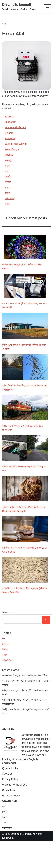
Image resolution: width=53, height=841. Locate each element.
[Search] (46, 620)
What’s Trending (11, 795)
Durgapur (10, 122)
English (33, 759)
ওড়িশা (7, 165)
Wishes (9, 154)
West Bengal (12, 149)
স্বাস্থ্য (7, 203)
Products (10, 138)
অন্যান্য (8, 160)
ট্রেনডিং (8, 176)
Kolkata (9, 133)
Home (4, 24)
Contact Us (8, 790)
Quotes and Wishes (16, 144)
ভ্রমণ (7, 193)
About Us (7, 773)
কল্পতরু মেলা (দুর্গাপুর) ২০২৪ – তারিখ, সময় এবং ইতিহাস (25, 675)
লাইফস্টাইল (9, 198)
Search (6, 612)
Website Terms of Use (14, 784)
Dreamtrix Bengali (21, 833)
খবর (6, 171)
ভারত (7, 187)
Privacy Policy (10, 779)
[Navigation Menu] (47, 6)
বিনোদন (8, 182)
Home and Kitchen (15, 127)
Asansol (9, 116)
